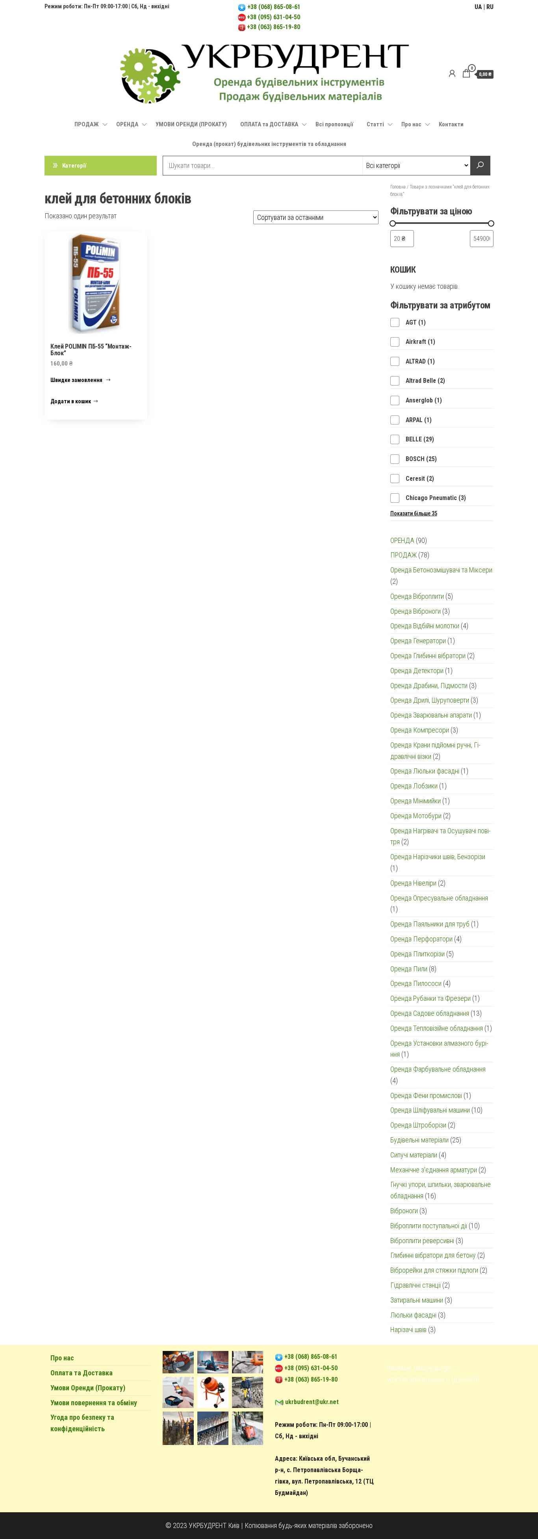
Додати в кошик (70, 401)
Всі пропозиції (334, 124)
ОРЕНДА (127, 124)
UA (478, 7)
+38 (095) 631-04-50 (273, 17)
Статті (375, 124)
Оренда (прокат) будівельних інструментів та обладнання (269, 144)
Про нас (411, 124)
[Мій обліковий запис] (452, 73)
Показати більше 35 (413, 513)
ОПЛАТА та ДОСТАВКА (269, 124)
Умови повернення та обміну (93, 1403)
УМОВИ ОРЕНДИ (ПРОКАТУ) (191, 124)
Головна (398, 187)
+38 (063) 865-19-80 (273, 27)
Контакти (451, 124)
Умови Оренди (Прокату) (87, 1388)
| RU (488, 7)
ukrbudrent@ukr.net (312, 1402)
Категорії (74, 165)
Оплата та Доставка (81, 1373)
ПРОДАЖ (86, 124)
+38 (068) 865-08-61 (273, 7)
